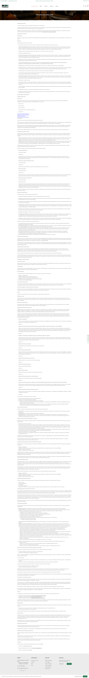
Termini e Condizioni (48, 665)
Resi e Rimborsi (47, 662)
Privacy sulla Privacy (48, 663)
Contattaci (32, 662)
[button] (88, 338)
